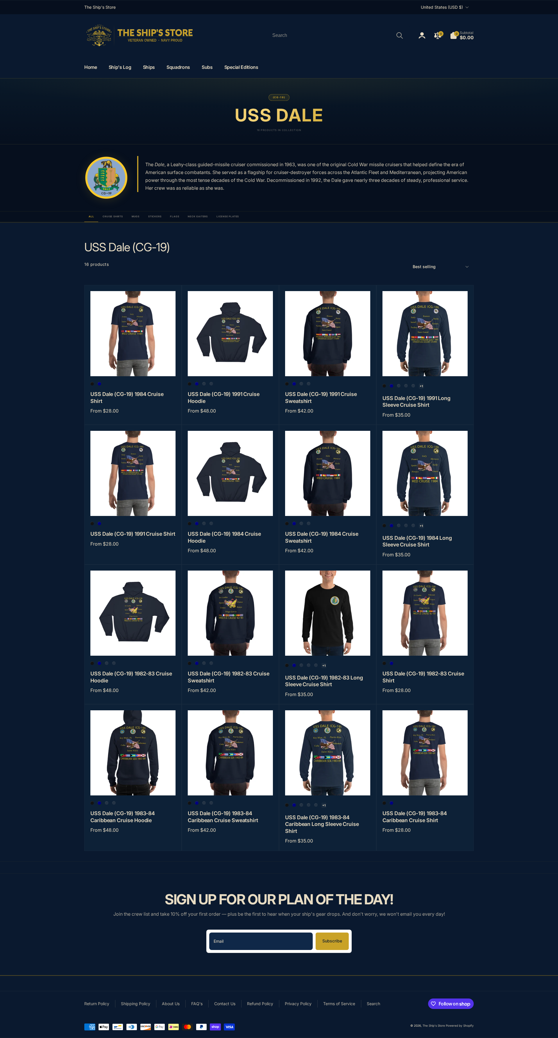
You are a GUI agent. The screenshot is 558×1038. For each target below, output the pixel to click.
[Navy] (99, 384)
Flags (174, 216)
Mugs (136, 216)
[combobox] (337, 35)
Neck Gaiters (198, 216)
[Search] (399, 35)
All (91, 216)
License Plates (228, 216)
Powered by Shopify (460, 1025)
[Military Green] (398, 386)
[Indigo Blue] (204, 384)
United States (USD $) (442, 7)
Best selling (424, 266)
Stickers (154, 216)
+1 (421, 386)
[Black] (92, 384)
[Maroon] (211, 384)
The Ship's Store (434, 1025)
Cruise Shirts (113, 216)
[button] (462, 35)
